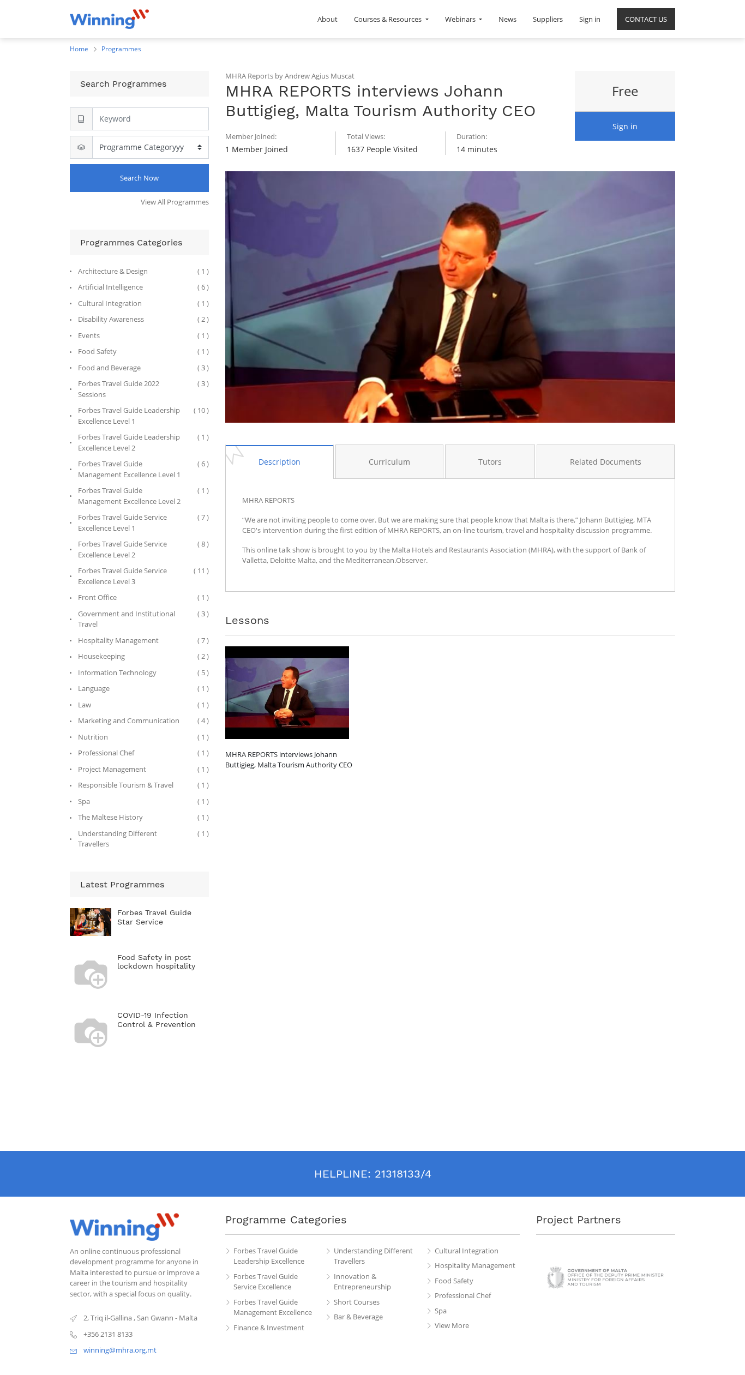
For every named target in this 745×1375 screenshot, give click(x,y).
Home (79, 48)
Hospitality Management (475, 1265)
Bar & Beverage (358, 1317)
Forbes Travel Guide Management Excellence (272, 1307)
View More (452, 1325)
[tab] (279, 461)
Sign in (625, 126)
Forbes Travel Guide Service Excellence (265, 1281)
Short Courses (357, 1302)
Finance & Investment (268, 1327)
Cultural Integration (466, 1251)
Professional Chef (463, 1295)
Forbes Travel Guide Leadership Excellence (268, 1256)
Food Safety (454, 1281)
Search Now (139, 178)
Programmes (121, 48)
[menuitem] (327, 19)
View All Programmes (175, 202)
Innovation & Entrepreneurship (362, 1281)
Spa (441, 1311)
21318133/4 (403, 1173)
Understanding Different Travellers (373, 1256)
